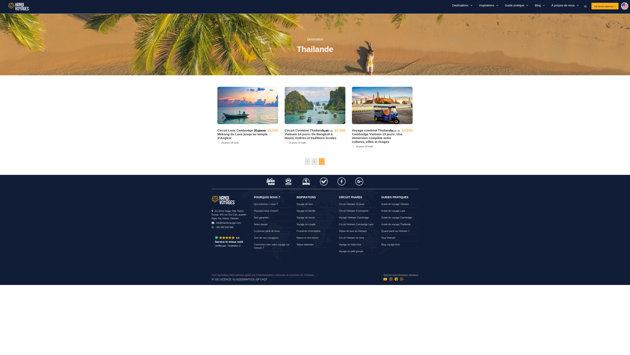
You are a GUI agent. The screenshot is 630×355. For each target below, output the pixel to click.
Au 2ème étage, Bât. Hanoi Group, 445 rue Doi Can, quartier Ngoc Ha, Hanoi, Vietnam (229, 215)
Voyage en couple (305, 224)
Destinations (460, 5)
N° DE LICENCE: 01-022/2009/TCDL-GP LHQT (239, 279)
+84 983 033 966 (224, 227)
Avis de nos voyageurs (266, 237)
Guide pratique (514, 5)
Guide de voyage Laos (393, 210)
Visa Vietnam (388, 237)
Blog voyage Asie (390, 244)
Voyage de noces (305, 217)
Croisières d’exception (308, 231)
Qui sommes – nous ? (266, 204)
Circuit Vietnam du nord (351, 237)
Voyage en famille (305, 210)
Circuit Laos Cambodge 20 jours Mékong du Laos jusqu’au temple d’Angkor (242, 134)
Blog (538, 5)
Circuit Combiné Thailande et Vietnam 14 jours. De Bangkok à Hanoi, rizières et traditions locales (310, 134)
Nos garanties (261, 217)
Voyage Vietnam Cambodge (354, 217)
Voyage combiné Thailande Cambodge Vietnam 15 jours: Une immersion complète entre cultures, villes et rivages (377, 136)
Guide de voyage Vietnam (395, 204)
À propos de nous (563, 5)
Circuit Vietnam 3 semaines (353, 210)
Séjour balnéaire (305, 244)
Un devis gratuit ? (605, 7)
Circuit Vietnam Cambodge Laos (356, 224)
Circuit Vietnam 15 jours (351, 204)
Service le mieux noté (229, 241)
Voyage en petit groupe (351, 251)
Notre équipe (261, 224)
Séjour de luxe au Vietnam (353, 231)
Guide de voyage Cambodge (396, 217)
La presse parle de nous (267, 231)
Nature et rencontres (307, 237)
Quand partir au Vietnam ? (395, 231)
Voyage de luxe (304, 204)
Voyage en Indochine (350, 244)
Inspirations (486, 5)
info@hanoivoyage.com (228, 222)
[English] (623, 7)
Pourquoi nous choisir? (266, 210)
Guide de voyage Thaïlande (396, 224)
